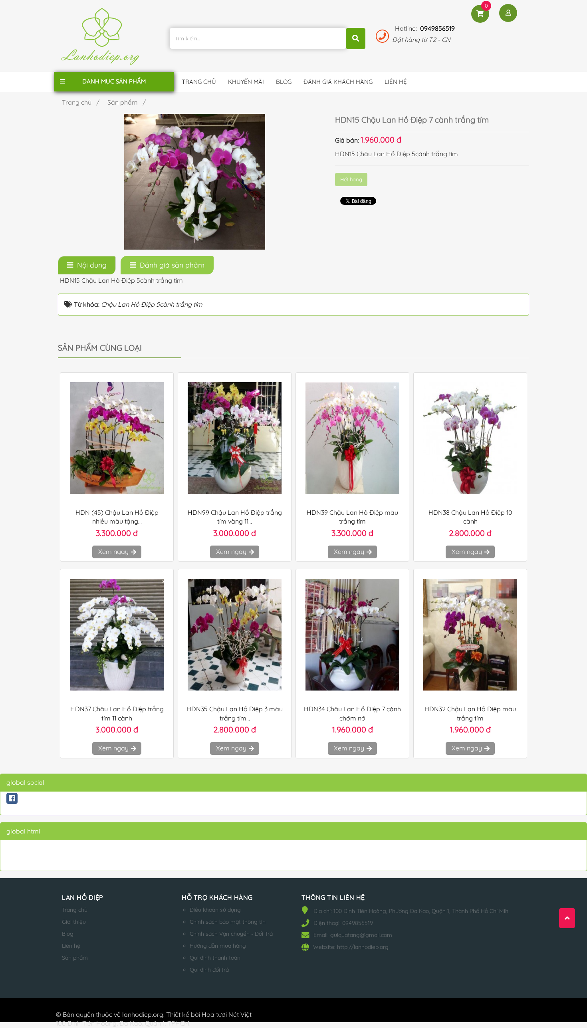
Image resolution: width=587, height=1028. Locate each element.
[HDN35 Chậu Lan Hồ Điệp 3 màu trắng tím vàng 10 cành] (235, 635)
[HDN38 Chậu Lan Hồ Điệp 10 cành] (470, 438)
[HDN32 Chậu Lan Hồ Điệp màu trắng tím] (470, 635)
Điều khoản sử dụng (215, 909)
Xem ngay (114, 552)
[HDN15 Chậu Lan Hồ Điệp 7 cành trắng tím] (194, 181)
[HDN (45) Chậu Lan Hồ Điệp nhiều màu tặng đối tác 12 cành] (117, 438)
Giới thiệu (74, 921)
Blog (67, 933)
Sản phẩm (75, 957)
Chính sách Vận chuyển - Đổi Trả (231, 933)
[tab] (87, 265)
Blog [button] (284, 81)
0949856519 (437, 28)
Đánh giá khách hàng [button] (338, 81)
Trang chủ (74, 909)
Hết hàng (351, 179)
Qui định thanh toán (215, 957)
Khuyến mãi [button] (246, 81)
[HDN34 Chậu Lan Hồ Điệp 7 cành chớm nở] (352, 635)
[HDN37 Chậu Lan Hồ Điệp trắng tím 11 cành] (117, 635)
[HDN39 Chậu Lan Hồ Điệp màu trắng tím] (352, 438)
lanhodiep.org (142, 1014)
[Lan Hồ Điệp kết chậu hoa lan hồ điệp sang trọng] (102, 40)
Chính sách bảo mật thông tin (228, 921)
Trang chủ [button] (199, 81)
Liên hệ (71, 945)
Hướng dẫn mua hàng (218, 945)
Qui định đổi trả (209, 969)
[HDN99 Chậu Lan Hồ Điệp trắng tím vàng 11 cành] (235, 438)
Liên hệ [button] (396, 81)
